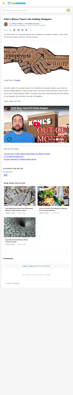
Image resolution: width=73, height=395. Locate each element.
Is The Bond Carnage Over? (14, 157)
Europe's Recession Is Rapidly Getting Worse (20, 159)
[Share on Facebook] (22, 30)
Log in (25, 266)
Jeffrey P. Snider (17, 23)
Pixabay (17, 80)
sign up (31, 266)
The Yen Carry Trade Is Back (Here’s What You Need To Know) (27, 154)
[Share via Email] (26, 30)
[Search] (68, 10)
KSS (5, 175)
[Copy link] (30, 30)
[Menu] (4, 3)
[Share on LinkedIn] (18, 30)
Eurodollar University (32, 23)
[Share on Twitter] (10, 30)
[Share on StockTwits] (14, 30)
